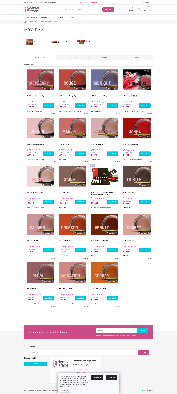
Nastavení (64, 391)
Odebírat (142, 330)
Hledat (108, 9)
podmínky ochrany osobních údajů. (126, 335)
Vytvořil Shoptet (148, 390)
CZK (147, 2)
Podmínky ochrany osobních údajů (47, 2)
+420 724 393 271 (81, 372)
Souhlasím (111, 378)
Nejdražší (104, 57)
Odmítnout (97, 378)
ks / (35, 364)
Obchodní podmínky (29, 2)
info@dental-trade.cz (82, 369)
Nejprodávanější (40, 57)
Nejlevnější (72, 57)
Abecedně (137, 57)
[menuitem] (31, 17)
